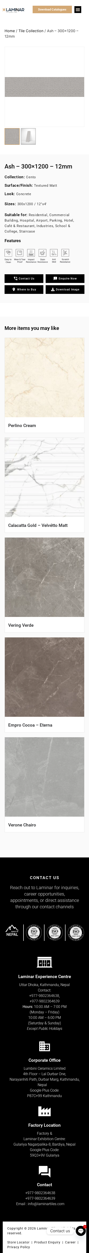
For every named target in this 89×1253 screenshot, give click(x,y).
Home (10, 30)
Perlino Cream (22, 425)
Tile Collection (30, 30)
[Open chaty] (81, 1231)
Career (71, 1242)
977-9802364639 (46, 1001)
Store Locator (18, 1242)
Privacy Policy (18, 1247)
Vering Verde (21, 625)
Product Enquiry (47, 1242)
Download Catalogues (52, 9)
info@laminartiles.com (46, 1204)
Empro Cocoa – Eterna (30, 725)
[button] (77, 9)
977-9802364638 (45, 996)
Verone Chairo (22, 825)
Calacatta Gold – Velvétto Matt (38, 525)
